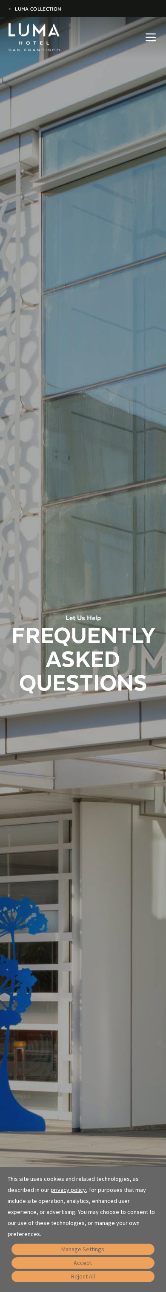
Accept (83, 1263)
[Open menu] (150, 37)
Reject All (83, 1276)
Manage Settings (82, 1249)
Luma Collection (35, 8)
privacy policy (68, 1190)
